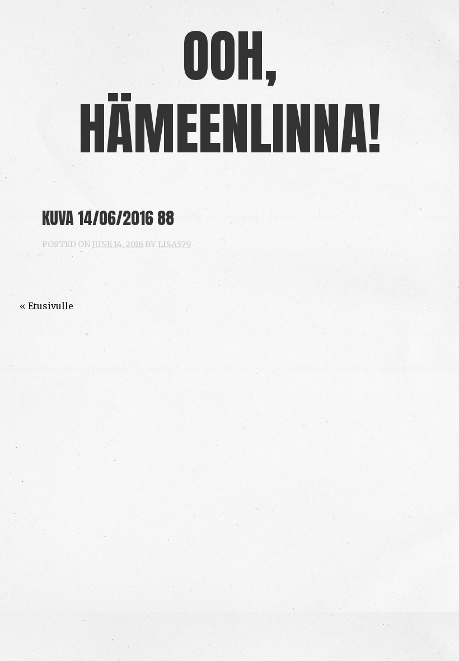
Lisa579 (174, 244)
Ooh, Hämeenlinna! (229, 92)
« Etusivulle (46, 305)
